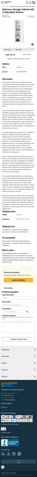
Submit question (18, 339)
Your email (6, 302)
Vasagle (19, 67)
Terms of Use (4, 473)
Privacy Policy (12, 473)
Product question (9, 315)
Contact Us (4, 407)
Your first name (8, 295)
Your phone (6, 308)
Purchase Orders (6, 432)
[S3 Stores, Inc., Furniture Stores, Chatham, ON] (10, 442)
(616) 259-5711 (8, 395)
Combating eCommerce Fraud (9, 424)
